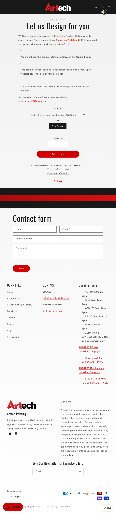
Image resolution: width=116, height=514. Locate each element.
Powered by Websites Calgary (45, 507)
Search (10, 324)
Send (21, 268)
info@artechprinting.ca (56, 298)
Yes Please (57, 126)
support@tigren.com (35, 101)
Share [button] (59, 181)
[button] (6, 7)
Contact (11, 317)
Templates (12, 311)
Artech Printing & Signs (23, 507)
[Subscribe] (80, 471)
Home (10, 292)
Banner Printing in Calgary (19, 305)
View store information (58, 173)
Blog (9, 330)
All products (13, 298)
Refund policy (14, 337)
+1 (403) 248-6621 (53, 311)
